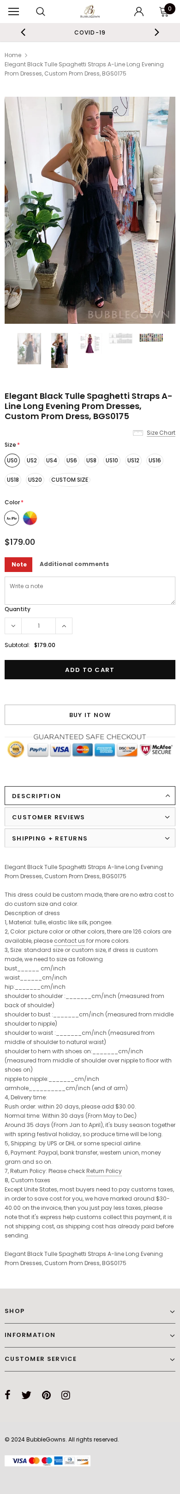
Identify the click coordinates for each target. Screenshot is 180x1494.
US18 (13, 480)
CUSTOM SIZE (69, 480)
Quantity (17, 609)
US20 (35, 480)
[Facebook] (8, 1395)
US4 (51, 460)
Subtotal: (17, 645)
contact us (69, 941)
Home (13, 55)
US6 (71, 460)
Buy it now (90, 715)
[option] (90, 32)
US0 (12, 460)
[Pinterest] (46, 1395)
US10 (112, 460)
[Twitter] (26, 1395)
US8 (91, 460)
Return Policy (104, 1171)
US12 (133, 460)
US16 (155, 460)
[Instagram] (65, 1395)
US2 (32, 460)
